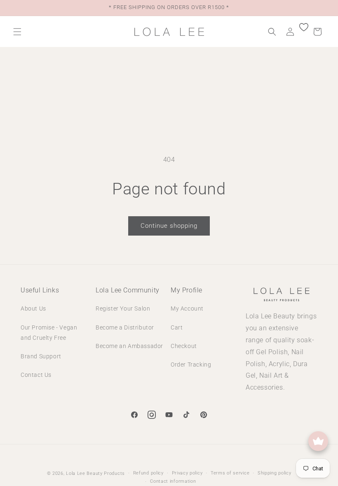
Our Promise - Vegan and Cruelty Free (49, 332)
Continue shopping (169, 225)
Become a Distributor (125, 327)
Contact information (173, 481)
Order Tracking (191, 364)
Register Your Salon (123, 308)
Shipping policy (274, 473)
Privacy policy (187, 473)
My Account (187, 308)
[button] (17, 32)
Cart (177, 327)
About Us (33, 308)
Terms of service (230, 473)
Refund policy (148, 473)
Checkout (184, 346)
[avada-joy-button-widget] (318, 441)
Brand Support (41, 356)
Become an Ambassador (129, 346)
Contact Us (36, 375)
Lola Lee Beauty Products (95, 473)
